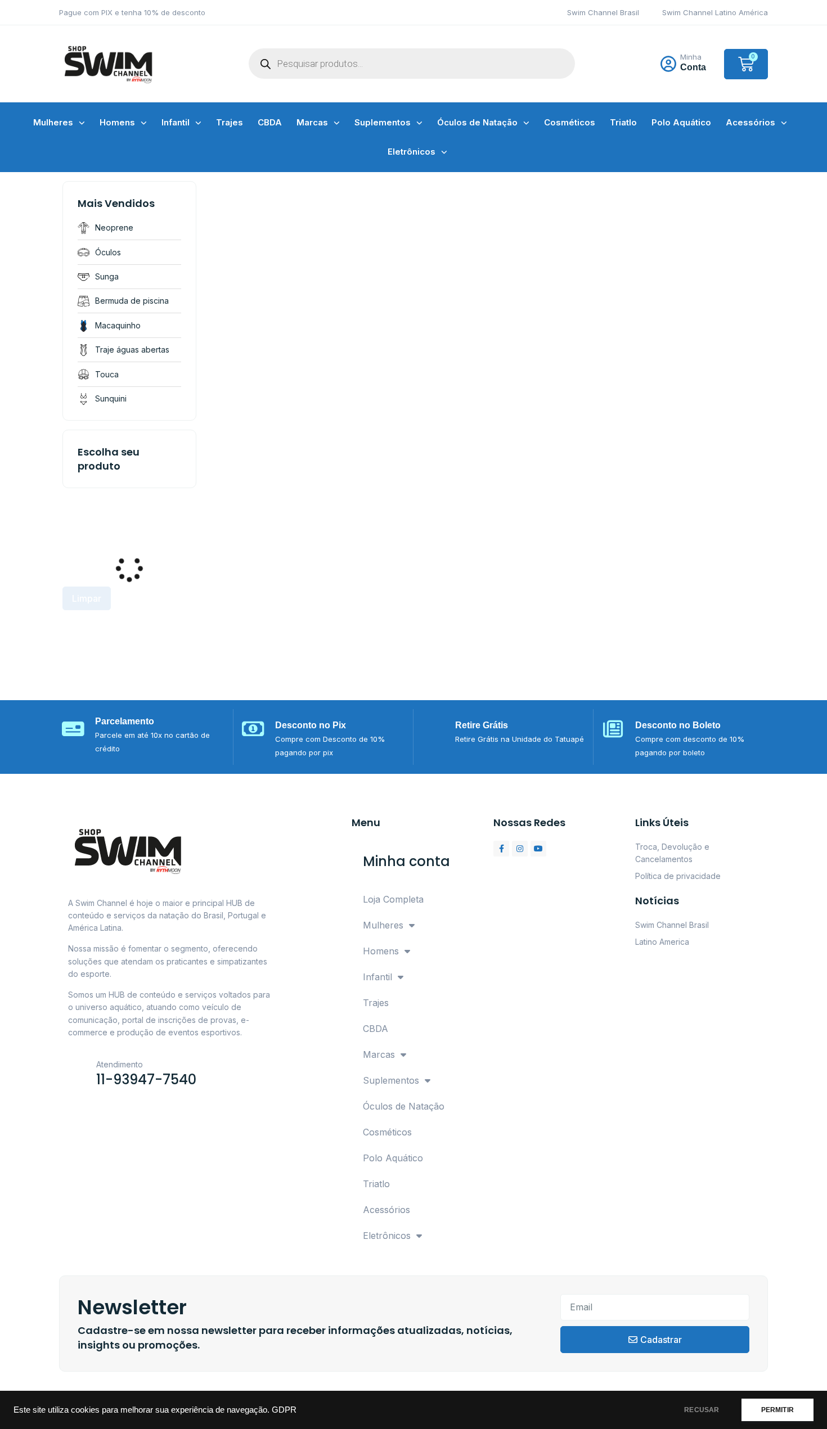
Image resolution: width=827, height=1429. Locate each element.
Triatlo (623, 122)
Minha (691, 56)
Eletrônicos (411, 151)
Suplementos (382, 122)
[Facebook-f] (501, 849)
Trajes (229, 122)
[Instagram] (520, 849)
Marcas (312, 122)
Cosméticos (569, 122)
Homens (117, 122)
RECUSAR (701, 1410)
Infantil (175, 122)
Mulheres (53, 122)
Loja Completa (393, 899)
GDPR (284, 1409)
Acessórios (750, 122)
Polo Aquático (681, 122)
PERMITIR (777, 1410)
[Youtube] (538, 849)
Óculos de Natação (477, 122)
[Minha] (668, 64)
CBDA (270, 122)
